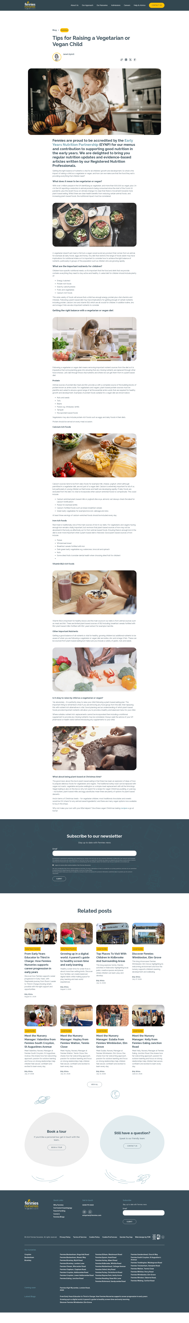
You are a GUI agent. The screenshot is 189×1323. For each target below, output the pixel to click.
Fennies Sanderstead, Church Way (144, 1254)
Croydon (27, 1254)
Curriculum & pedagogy (62, 1208)
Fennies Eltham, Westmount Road (108, 1254)
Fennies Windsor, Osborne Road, (143, 1278)
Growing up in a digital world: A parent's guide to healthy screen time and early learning (94, 1299)
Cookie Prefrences (109, 1237)
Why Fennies (58, 1205)
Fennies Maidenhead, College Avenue (110, 1266)
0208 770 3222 (88, 1205)
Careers (56, 1214)
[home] (29, 5)
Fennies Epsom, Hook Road (105, 1257)
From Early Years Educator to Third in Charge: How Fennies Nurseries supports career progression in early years (103, 1296)
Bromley (27, 1260)
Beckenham (29, 1257)
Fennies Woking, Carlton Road (142, 1281)
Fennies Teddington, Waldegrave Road (146, 1263)
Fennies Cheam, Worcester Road (73, 1266)
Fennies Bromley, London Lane (72, 1263)
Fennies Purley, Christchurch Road (108, 1272)
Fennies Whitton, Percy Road (142, 1272)
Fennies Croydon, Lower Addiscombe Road (77, 1275)
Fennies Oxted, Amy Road (105, 1269)
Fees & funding (59, 1211)
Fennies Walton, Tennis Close (142, 1269)
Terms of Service (80, 1237)
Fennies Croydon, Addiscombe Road (74, 1272)
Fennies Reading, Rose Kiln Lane (108, 1278)
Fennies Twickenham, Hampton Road (145, 1266)
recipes (124, 808)
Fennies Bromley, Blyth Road (71, 1260)
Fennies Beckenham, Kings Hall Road (74, 1254)
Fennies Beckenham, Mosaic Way (73, 1257)
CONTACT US (132, 1146)
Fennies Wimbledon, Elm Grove (143, 1275)
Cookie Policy (94, 1237)
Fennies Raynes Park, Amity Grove (108, 1275)
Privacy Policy (65, 1237)
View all (94, 1084)
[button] (74, 5)
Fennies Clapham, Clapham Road (73, 1269)
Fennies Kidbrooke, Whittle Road (108, 1263)
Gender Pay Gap (126, 1237)
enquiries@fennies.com (91, 1215)
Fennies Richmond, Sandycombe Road (110, 1281)
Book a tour (56, 1147)
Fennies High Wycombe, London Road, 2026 (75, 1289)
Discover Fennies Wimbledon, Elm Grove (76, 1302)
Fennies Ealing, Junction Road (71, 1278)
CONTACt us (157, 5)
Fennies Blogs (58, 1217)
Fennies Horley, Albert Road (106, 1260)
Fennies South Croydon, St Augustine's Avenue (146, 1259)
